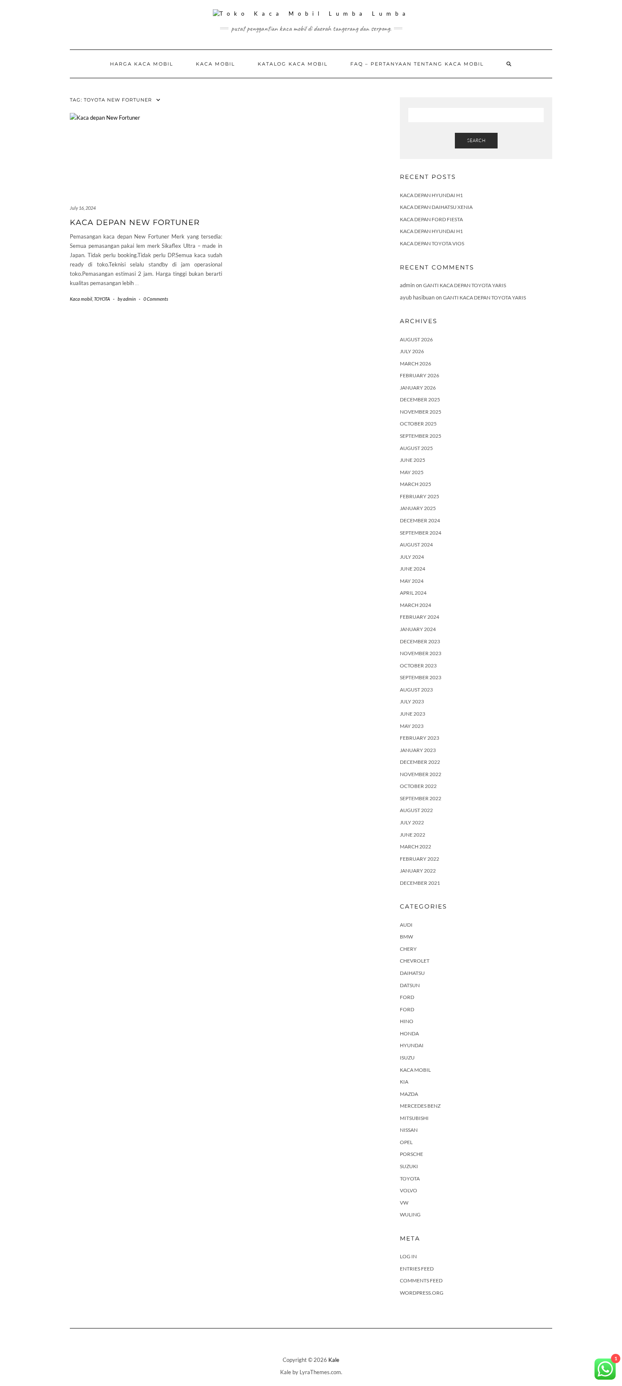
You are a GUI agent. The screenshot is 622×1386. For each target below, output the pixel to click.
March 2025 (415, 484)
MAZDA (409, 1094)
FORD (407, 997)
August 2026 (416, 339)
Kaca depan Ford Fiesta (431, 219)
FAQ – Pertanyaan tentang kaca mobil (417, 64)
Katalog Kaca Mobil (293, 64)
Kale (333, 1359)
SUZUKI (409, 1166)
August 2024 (416, 544)
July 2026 (412, 351)
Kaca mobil (215, 64)
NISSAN (409, 1130)
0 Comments (155, 299)
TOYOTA (102, 299)
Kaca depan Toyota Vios (432, 243)
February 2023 (419, 738)
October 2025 (418, 423)
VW (404, 1202)
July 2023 (412, 701)
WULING (410, 1214)
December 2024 (420, 520)
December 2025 (420, 399)
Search (476, 140)
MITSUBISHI (414, 1118)
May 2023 (412, 726)
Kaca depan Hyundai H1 (431, 195)
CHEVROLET (414, 961)
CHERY (408, 949)
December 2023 (420, 641)
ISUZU (407, 1057)
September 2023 (420, 677)
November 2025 (420, 412)
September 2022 (420, 798)
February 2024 (419, 617)
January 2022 (418, 870)
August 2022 (416, 810)
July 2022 (412, 822)
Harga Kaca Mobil (141, 64)
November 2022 (420, 774)
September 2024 (420, 533)
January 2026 (418, 387)
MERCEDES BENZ (420, 1106)
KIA (404, 1082)
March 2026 (415, 363)
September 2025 (420, 436)
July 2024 (412, 557)
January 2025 (418, 508)
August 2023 (416, 689)
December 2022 (420, 762)
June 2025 (412, 460)
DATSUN (410, 985)
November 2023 (420, 653)
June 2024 (412, 568)
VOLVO (408, 1190)
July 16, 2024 (83, 208)
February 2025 (419, 496)
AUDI (406, 925)
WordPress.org (421, 1293)
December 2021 (420, 883)
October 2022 (418, 786)
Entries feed (417, 1268)
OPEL (406, 1142)
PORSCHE (411, 1154)
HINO (406, 1021)
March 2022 (415, 846)
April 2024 (413, 593)
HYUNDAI (412, 1045)
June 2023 (412, 714)
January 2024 (418, 629)
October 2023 (418, 665)
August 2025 (416, 448)
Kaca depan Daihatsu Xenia (436, 207)
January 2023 (418, 750)
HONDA (409, 1033)
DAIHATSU (412, 973)
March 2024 (415, 605)
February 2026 (419, 375)
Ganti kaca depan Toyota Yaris (464, 285)
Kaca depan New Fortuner (135, 222)
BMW (406, 936)
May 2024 (412, 581)
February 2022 (419, 859)
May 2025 (412, 472)
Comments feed (421, 1280)
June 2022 (412, 835)
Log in (408, 1256)
